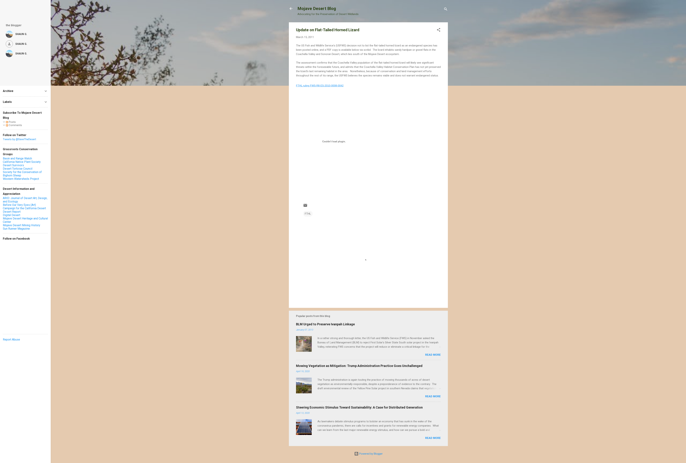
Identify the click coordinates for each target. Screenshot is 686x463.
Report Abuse (11, 339)
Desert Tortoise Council (17, 168)
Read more (433, 354)
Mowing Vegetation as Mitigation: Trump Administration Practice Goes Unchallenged (359, 366)
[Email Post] (305, 206)
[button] (438, 30)
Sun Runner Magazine (16, 228)
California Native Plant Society (22, 162)
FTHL (308, 213)
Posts (12, 122)
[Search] (446, 9)
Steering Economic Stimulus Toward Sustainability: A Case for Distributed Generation (359, 407)
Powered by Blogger (371, 453)
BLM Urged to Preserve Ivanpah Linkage (325, 324)
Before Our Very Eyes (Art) (19, 205)
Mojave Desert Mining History (21, 225)
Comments (15, 125)
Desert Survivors (13, 165)
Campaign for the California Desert (24, 208)
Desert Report (12, 211)
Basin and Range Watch (17, 158)
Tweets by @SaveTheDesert (19, 139)
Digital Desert (11, 215)
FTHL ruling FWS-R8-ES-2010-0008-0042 (320, 85)
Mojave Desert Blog (316, 8)
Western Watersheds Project (21, 179)
